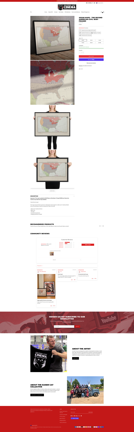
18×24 (91, 42)
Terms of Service (63, 422)
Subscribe (90, 412)
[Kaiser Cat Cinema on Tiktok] (91, 2)
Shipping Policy (63, 420)
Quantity (80, 50)
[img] (40, 269)
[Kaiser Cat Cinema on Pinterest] (90, 2)
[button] (81, 28)
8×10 (83, 40)
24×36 (99, 42)
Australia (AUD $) (34, 425)
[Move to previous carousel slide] (100, 226)
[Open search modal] (31, 12)
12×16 (91, 40)
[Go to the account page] (101, 12)
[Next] (82, 1)
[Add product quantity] (83, 53)
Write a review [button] (88, 244)
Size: (81, 38)
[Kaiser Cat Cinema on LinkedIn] (89, 2)
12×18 (100, 40)
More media (52, 190)
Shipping (80, 65)
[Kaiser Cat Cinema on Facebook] (86, 2)
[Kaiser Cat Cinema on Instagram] (87, 2)
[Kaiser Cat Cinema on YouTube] (94, 2)
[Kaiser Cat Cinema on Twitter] (93, 2)
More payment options (91, 62)
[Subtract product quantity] (80, 53)
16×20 (83, 42)
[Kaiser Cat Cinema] (67, 7)
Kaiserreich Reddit (63, 414)
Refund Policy (62, 418)
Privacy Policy (62, 416)
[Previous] (52, 1)
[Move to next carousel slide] (103, 226)
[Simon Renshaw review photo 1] (46, 286)
